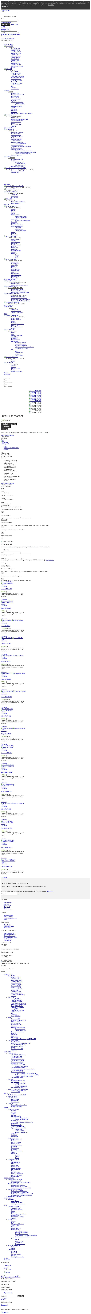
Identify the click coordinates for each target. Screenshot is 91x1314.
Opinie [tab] (6, 449)
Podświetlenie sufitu (15, 288)
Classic (16, 257)
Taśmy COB (14, 82)
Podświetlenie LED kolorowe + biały (20, 292)
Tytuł (2, 552)
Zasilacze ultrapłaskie (16, 139)
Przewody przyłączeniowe (17, 324)
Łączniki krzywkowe (16, 319)
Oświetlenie (8, 44)
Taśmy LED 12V (15, 89)
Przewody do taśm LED (17, 159)
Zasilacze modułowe (16, 140)
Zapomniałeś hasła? (6, 22)
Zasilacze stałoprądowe (17, 145)
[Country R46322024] (8, 860)
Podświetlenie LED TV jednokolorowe (20, 301)
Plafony (13, 272)
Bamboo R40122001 (7, 847)
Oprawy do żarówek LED (17, 226)
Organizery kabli (19, 352)
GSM (12, 334)
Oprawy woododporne (20, 230)
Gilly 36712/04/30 (6, 809)
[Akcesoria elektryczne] (11, 357)
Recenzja (3, 558)
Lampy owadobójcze (16, 275)
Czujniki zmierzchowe (20, 165)
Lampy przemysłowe (15, 260)
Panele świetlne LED (16, 125)
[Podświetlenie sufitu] (10, 286)
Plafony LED (14, 219)
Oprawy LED (14, 265)
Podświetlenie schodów (16, 303)
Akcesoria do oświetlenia (17, 120)
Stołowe (13, 212)
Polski (8, 1272)
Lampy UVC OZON (16, 276)
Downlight (13, 100)
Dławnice (13, 322)
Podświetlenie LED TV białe (18, 296)
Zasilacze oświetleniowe (17, 149)
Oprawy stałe (18, 227)
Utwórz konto (14, 24)
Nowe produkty (8, 916)
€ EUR (9, 1269)
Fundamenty (14, 249)
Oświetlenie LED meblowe (17, 77)
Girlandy (13, 252)
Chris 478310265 (6, 643)
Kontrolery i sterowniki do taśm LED (21, 169)
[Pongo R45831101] (13, 673)
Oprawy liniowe (15, 270)
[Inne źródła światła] (10, 115)
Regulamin (7, 907)
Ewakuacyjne (14, 277)
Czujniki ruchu (14, 160)
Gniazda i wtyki (15, 318)
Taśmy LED (11, 70)
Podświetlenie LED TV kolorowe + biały (20, 299)
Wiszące (13, 209)
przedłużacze (14, 341)
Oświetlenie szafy (15, 283)
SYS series (14, 109)
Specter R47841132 (6, 753)
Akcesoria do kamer (16, 311)
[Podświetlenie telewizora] (11, 293)
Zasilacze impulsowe (16, 155)
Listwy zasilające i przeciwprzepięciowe (24, 347)
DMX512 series (15, 96)
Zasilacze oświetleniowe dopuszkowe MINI (25, 152)
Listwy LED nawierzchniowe (18, 201)
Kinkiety (13, 210)
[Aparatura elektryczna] (11, 315)
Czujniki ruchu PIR (19, 162)
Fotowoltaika (13, 364)
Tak (2, 512)
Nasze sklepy (8, 902)
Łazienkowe (14, 234)
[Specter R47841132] (7, 746)
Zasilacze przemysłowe (20, 143)
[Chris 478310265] (12, 638)
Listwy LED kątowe (16, 203)
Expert (16, 256)
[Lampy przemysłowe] (10, 259)
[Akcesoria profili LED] (10, 191)
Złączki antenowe (19, 355)
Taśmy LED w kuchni (16, 79)
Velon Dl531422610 (6, 828)
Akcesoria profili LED (15, 193)
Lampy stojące (14, 243)
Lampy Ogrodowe (15, 242)
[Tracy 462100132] (7, 601)
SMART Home (14, 337)
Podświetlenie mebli (9, 934)
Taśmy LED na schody (16, 83)
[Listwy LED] (8, 199)
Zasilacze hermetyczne (16, 136)
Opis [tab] (5, 446)
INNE (5, 314)
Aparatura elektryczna (16, 316)
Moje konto (7, 925)
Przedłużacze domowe (20, 342)
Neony (13, 123)
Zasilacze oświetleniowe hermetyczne (24, 150)
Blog (6, 372)
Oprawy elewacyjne (19, 104)
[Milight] (6, 90)
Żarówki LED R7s (15, 57)
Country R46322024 (6, 866)
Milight (10, 92)
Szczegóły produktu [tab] (11, 448)
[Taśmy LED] (8, 69)
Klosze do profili (14, 190)
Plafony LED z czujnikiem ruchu (22, 220)
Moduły (13, 370)
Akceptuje (4, 7)
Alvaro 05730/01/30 (6, 791)
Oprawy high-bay (15, 269)
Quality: (6, 549)
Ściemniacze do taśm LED (17, 171)
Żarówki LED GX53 (16, 64)
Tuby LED (13, 126)
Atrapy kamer (14, 309)
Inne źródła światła (15, 116)
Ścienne (13, 232)
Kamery (13, 332)
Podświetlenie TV (9, 933)
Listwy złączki (14, 325)
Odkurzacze (14, 338)
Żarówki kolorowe (15, 63)
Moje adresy (7, 927)
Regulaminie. (50, 560)
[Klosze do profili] (9, 189)
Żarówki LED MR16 (16, 53)
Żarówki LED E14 (15, 50)
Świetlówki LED (15, 117)
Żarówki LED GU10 (16, 51)
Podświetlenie (9, 279)
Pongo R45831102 (6, 734)
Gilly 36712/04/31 (6, 716)
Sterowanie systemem (16, 106)
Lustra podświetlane (16, 122)
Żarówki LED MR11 (16, 56)
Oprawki (13, 67)
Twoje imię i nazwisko (7, 554)
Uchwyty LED (14, 196)
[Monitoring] (8, 306)
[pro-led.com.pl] (5, 27)
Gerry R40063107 (6, 661)
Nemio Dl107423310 (7, 772)
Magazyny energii (15, 368)
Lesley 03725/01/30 (6, 589)
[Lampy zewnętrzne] (10, 236)
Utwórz (20, 1296)
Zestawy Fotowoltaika (16, 371)
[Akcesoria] (7, 156)
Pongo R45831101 (6, 679)
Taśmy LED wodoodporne (17, 76)
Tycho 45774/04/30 (6, 697)
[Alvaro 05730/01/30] (7, 784)
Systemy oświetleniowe (17, 224)
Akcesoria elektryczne (16, 358)
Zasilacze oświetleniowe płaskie (22, 153)
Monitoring (8, 305)
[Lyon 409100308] (12, 620)
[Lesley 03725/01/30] (7, 582)
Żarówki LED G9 (15, 54)
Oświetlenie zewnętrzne (17, 102)
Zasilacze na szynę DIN (17, 142)
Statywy (13, 359)
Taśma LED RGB (15, 84)
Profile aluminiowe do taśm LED (19, 187)
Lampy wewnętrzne (14, 207)
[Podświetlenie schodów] (11, 302)
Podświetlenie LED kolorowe (18, 290)
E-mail (2, 11)
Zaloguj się (5, 24)
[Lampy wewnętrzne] (10, 206)
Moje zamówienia (9, 926)
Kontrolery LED (15, 93)
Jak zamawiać (8, 909)
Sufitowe (13, 240)
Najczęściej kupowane (10, 918)
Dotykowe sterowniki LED (17, 94)
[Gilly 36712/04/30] (12, 803)
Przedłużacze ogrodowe (21, 345)
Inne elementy (14, 197)
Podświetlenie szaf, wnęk (17, 282)
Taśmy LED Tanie (15, 71)
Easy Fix (17, 255)
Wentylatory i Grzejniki (16, 335)
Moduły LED (14, 61)
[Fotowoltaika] (8, 362)
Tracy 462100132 (6, 608)
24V (12, 86)
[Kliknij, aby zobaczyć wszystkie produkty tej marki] (2, 441)
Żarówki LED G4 (15, 59)
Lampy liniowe (14, 262)
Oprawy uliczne (15, 263)
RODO (6, 908)
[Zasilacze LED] (9, 129)
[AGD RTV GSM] (9, 329)
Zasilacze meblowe (16, 135)
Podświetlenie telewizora (17, 295)
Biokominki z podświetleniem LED (19, 119)
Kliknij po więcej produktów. (10, 34)
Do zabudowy (14, 247)
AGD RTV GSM (12, 331)
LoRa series (14, 110)
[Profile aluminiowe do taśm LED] (14, 186)
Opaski (13, 361)
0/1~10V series (15, 97)
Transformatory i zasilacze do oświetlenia (21, 146)
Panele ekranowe (15, 339)
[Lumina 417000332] (35, 391)
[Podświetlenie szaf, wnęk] (12, 280)
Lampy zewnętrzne (14, 237)
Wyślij (8, 565)
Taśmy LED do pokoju (16, 80)
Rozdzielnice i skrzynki (16, 327)
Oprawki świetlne (15, 214)
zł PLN (6, 1268)
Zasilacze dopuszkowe (16, 138)
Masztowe (13, 246)
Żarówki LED (12, 47)
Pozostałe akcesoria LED (17, 166)
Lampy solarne (15, 273)
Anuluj (3, 565)
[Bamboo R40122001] (7, 841)
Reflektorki (14, 233)
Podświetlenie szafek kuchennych (19, 285)
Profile (7, 184)
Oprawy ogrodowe (19, 103)
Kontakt (7, 374)
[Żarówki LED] (8, 46)
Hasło (2, 19)
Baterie (16, 351)
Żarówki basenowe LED (17, 66)
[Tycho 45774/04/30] (13, 691)
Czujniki (13, 328)
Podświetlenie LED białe (17, 289)
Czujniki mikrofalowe (20, 163)
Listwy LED (11, 200)
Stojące (13, 213)
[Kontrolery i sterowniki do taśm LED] (15, 168)
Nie (2, 519)
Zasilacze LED (12, 130)
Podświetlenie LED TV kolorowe (19, 298)
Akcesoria (13, 87)
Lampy (6, 204)
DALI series (14, 112)
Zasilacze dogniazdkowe (17, 132)
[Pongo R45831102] (13, 728)
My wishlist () (8, 1292)
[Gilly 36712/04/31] (7, 709)
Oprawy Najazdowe (16, 250)
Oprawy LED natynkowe (21, 217)
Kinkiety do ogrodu (15, 245)
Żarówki (13, 107)
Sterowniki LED (15, 172)
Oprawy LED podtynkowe (21, 216)
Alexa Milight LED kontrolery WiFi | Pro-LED (21, 113)
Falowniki (13, 367)
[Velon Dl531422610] (7, 821)
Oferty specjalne (8, 915)
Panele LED (14, 253)
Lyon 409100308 (5, 626)
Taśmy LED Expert (15, 74)
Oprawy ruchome (19, 229)
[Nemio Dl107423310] (7, 765)
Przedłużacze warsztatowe (21, 348)
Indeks (3, 486)
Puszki (13, 321)
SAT (12, 349)
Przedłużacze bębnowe (20, 344)
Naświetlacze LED (15, 223)
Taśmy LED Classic (16, 73)
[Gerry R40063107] (12, 655)
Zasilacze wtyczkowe (16, 148)
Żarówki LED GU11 (16, 60)
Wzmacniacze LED (16, 99)
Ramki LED (14, 222)
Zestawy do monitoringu (17, 312)
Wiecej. (51, 5)
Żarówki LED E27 (15, 49)
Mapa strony (7, 905)
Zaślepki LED (14, 194)
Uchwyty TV (18, 354)
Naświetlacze (14, 267)
